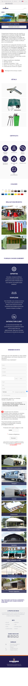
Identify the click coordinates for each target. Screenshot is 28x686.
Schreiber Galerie (17, 626)
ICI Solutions (19, 665)
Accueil (7, 622)
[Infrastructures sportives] (14, 577)
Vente (7, 626)
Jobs (15, 624)
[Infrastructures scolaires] (14, 531)
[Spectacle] (14, 547)
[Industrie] (14, 500)
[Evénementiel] (14, 516)
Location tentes (9, 628)
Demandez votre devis (14, 26)
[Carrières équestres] (14, 593)
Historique (16, 622)
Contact (16, 628)
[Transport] (14, 485)
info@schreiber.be (13, 649)
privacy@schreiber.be (7, 424)
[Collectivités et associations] (14, 470)
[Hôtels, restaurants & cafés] (14, 562)
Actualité (7, 624)
